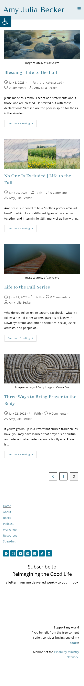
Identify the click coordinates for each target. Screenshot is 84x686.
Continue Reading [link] (22, 122)
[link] (5, 21)
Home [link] (7, 506)
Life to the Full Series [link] (27, 287)
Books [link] (7, 518)
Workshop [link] (10, 529)
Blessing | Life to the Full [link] (30, 72)
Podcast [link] (8, 524)
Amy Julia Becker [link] (45, 88)
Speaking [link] (9, 541)
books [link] (74, 643)
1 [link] (63, 476)
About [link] (7, 512)
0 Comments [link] (17, 88)
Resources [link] (10, 535)
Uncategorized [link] (52, 82)
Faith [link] (36, 82)
